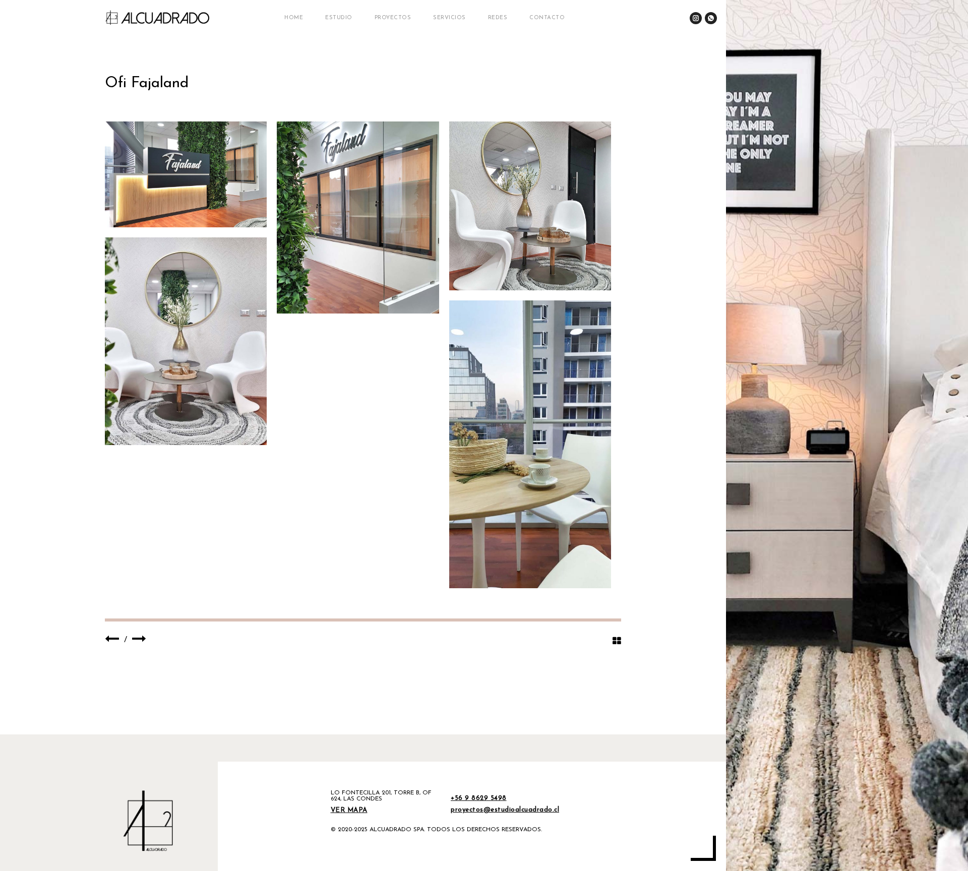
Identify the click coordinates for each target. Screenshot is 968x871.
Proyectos (393, 18)
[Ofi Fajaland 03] (530, 205)
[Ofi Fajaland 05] (530, 444)
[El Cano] (112, 640)
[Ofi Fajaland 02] (358, 217)
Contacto (547, 18)
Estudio (338, 18)
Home (293, 18)
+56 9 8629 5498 (479, 798)
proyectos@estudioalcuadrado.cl (505, 809)
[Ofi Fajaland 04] (186, 341)
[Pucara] (139, 640)
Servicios (449, 18)
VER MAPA (349, 810)
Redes (498, 18)
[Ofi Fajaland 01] (186, 174)
